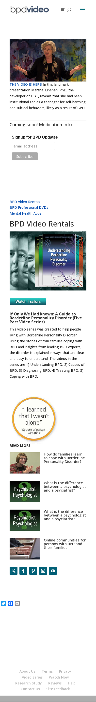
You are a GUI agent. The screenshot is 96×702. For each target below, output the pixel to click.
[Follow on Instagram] (43, 571)
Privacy (65, 671)
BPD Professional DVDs (29, 207)
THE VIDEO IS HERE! (26, 84)
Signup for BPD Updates (35, 137)
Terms (47, 671)
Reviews (55, 683)
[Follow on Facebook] (23, 571)
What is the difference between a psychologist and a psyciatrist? (65, 486)
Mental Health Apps (25, 213)
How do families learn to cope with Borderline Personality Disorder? (64, 458)
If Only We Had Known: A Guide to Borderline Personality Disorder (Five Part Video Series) (46, 318)
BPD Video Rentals (25, 201)
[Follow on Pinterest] (33, 571)
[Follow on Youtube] (53, 571)
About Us (27, 671)
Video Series (32, 677)
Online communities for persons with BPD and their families (65, 543)
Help (72, 683)
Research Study (28, 683)
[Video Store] (48, 289)
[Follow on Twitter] (13, 571)
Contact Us (30, 688)
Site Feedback (58, 688)
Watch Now (59, 677)
